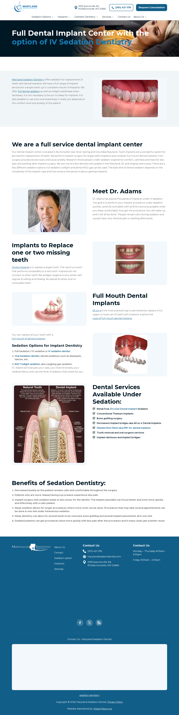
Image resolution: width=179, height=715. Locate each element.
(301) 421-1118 (95, 551)
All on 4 (97, 310)
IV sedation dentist (59, 351)
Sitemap (58, 569)
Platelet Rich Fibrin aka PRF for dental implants (124, 428)
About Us (139, 17)
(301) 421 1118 (123, 7)
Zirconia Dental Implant (123, 409)
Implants (63, 17)
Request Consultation (152, 7)
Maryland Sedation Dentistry (28, 79)
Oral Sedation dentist (27, 356)
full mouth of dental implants (28, 338)
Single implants (20, 267)
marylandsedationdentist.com (104, 556)
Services (106, 17)
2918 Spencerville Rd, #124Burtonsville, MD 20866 (92, 7)
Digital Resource (103, 708)
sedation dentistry (89, 695)
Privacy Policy (115, 702)
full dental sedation (29, 91)
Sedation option (63, 558)
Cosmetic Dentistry (84, 17)
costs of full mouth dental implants (112, 318)
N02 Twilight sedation (27, 364)
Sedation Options (41, 17)
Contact (58, 552)
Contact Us (124, 17)
